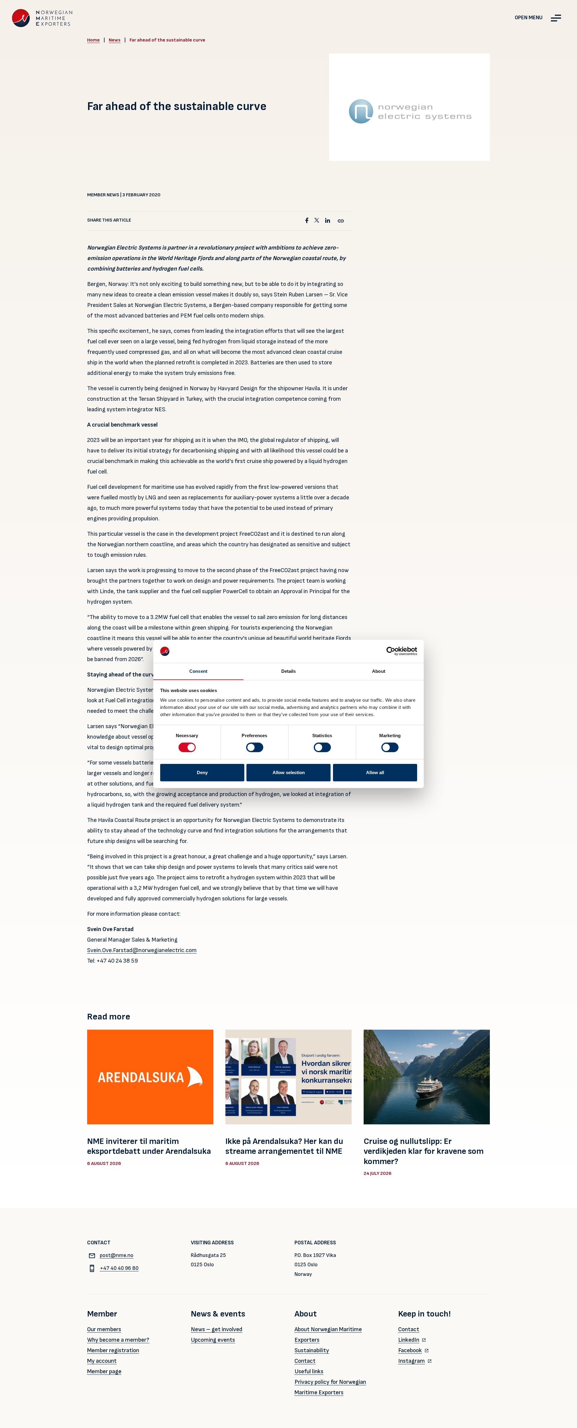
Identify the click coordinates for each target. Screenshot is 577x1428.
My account (102, 1361)
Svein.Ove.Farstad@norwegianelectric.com (142, 950)
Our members (104, 1329)
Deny (202, 772)
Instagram (411, 1361)
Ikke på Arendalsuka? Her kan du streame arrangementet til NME (284, 1146)
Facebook (410, 1350)
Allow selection (289, 772)
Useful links (309, 1371)
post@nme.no (116, 1255)
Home (93, 40)
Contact (305, 1361)
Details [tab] (288, 671)
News (115, 40)
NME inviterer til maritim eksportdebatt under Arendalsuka (149, 1146)
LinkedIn (408, 1340)
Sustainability (312, 1350)
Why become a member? (118, 1340)
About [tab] (378, 671)
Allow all (375, 772)
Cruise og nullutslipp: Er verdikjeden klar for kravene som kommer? (424, 1151)
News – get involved (216, 1329)
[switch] (254, 747)
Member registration (113, 1350)
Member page (104, 1371)
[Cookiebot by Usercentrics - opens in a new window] (391, 651)
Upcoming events (213, 1340)
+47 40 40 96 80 (119, 1268)
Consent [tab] (198, 671)
